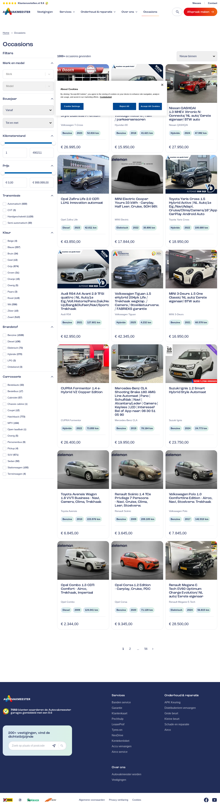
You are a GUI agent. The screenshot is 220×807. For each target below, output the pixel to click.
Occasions (150, 12)
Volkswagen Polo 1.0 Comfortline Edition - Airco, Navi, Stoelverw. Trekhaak (190, 498)
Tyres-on (117, 729)
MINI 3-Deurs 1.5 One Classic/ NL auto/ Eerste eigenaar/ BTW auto (188, 297)
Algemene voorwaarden (92, 799)
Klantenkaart (119, 713)
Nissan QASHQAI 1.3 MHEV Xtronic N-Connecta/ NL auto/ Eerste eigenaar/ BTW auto (190, 114)
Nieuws (196, 3)
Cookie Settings (72, 106)
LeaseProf (118, 724)
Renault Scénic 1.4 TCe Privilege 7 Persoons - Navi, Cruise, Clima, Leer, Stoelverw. (133, 500)
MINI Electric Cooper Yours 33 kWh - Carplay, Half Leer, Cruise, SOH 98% (136, 203)
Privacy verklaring (118, 799)
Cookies (136, 799)
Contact (212, 3)
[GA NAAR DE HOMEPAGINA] (37, 698)
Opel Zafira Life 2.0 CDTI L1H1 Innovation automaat (82, 201)
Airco (167, 729)
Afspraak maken (198, 12)
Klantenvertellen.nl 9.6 (31, 3)
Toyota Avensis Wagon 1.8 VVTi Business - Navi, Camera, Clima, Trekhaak (81, 498)
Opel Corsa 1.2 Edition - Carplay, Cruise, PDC (133, 587)
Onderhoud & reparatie (96, 12)
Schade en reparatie (176, 724)
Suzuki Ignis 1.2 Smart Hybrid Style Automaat (187, 390)
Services (66, 12)
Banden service (121, 702)
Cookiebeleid (106, 97)
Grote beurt (171, 713)
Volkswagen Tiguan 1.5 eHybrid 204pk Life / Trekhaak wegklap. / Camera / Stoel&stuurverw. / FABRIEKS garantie (137, 301)
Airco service (120, 751)
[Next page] (153, 649)
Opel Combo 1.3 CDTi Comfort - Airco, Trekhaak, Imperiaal (78, 589)
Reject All (124, 106)
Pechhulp (117, 718)
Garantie (117, 707)
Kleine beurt (171, 718)
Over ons (128, 12)
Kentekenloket (120, 740)
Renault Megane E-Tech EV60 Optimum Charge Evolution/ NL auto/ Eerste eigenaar (186, 590)
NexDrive (117, 735)
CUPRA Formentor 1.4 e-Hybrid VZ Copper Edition (81, 390)
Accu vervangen (121, 746)
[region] (111, 98)
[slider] (3, 143)
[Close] (162, 85)
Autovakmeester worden (126, 774)
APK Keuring (172, 702)
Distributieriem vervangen (180, 707)
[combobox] (6, 74)
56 (145, 648)
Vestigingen (45, 12)
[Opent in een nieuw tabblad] (8, 800)
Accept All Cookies (150, 106)
